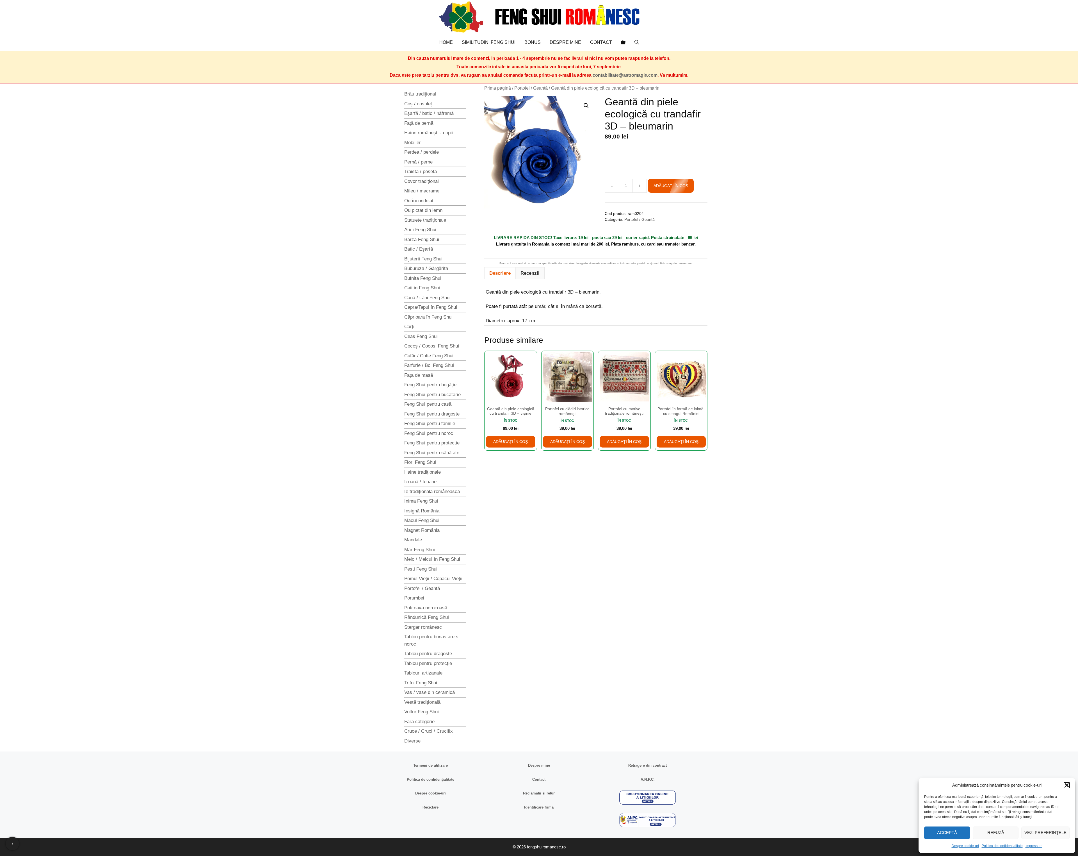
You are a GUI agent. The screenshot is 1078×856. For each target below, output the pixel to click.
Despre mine (565, 42)
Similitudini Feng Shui (488, 42)
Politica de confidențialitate (1002, 846)
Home (446, 42)
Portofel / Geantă (531, 88)
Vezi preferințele (1045, 832)
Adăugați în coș (671, 185)
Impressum (1034, 846)
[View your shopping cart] (623, 42)
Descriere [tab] (500, 273)
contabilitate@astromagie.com (625, 75)
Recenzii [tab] (530, 273)
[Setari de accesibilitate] (12, 843)
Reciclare (430, 807)
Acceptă (947, 832)
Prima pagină (497, 88)
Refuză (995, 832)
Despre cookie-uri (965, 846)
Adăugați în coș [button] (510, 441)
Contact (601, 42)
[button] (1067, 785)
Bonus (532, 42)
